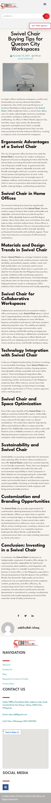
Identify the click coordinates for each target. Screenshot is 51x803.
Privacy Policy (8, 684)
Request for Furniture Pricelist (15, 679)
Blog (4, 674)
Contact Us (7, 670)
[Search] (46, 16)
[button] (45, 4)
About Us (6, 665)
